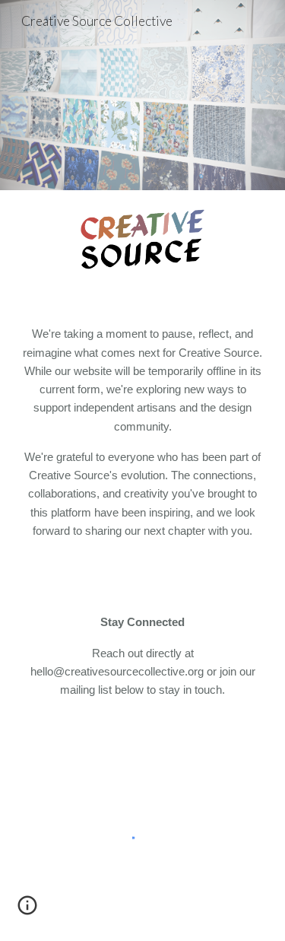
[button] (27, 910)
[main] (142, 432)
